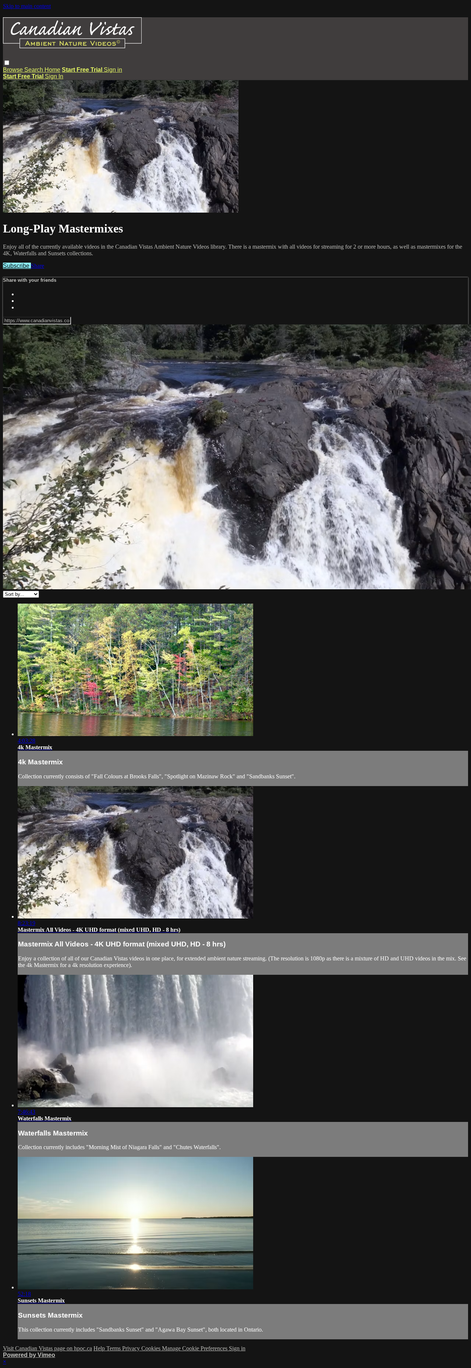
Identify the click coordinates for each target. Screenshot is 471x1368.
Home (52, 70)
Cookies (151, 1348)
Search (34, 70)
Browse (13, 70)
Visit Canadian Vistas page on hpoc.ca (47, 1348)
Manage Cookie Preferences (195, 1348)
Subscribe (17, 266)
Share (37, 266)
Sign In (54, 76)
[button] (6, 62)
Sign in (113, 70)
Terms (114, 1348)
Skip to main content (27, 6)
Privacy (131, 1348)
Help (99, 1348)
